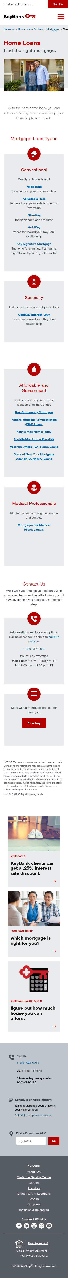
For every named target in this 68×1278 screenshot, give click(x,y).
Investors (34, 1188)
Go (54, 1140)
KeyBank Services (16, 4)
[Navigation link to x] (41, 1226)
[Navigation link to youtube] (49, 1226)
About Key (34, 1171)
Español (34, 1198)
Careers (34, 1182)
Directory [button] (34, 723)
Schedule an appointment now (33, 1115)
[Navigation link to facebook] (19, 1226)
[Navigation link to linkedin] (26, 1226)
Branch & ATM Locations (34, 1193)
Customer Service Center (34, 1177)
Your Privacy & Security (34, 1255)
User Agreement (38, 1243)
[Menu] (61, 16)
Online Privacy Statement (31, 1250)
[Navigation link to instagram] (34, 1226)
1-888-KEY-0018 (34, 648)
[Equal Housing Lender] (19, 1244)
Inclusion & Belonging (34, 1209)
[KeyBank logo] (20, 16)
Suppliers (34, 1204)
